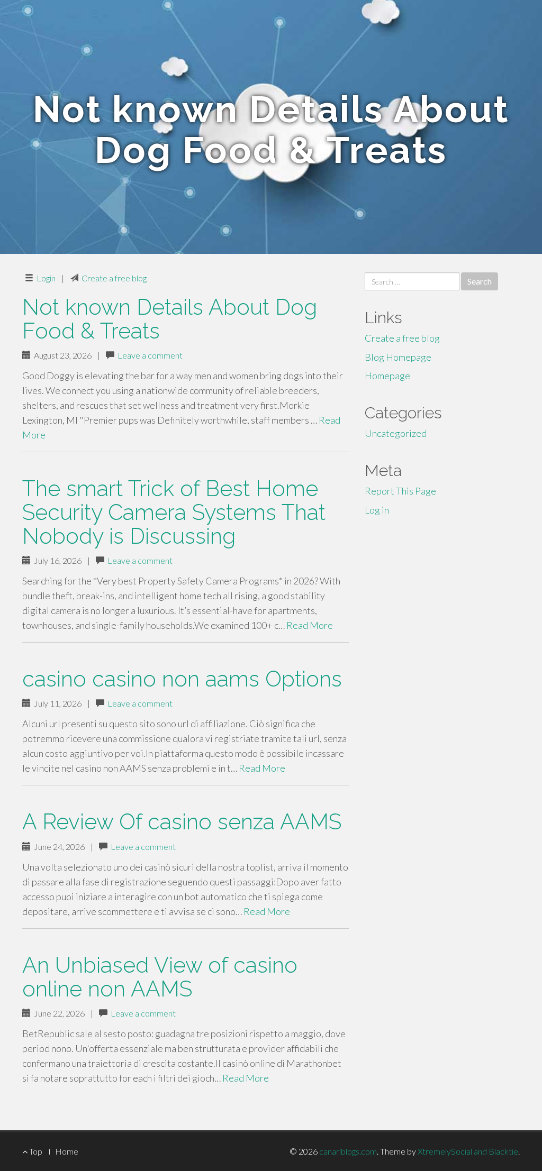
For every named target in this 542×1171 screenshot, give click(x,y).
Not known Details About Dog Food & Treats (169, 319)
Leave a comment (150, 355)
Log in (377, 510)
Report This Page (400, 491)
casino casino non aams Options (182, 679)
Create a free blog (114, 278)
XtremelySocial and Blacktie (468, 1151)
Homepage (387, 375)
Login (46, 278)
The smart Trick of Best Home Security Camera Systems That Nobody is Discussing (174, 512)
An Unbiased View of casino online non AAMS (159, 977)
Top (35, 1151)
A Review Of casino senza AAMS (181, 822)
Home (66, 1151)
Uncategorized (396, 433)
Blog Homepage (398, 357)
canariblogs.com (348, 1151)
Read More (309, 625)
